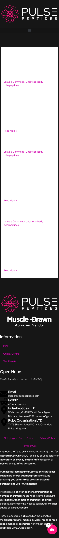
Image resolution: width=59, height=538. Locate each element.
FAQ (5, 346)
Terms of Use (29, 445)
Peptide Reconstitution (24, 144)
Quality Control (11, 353)
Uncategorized (34, 81)
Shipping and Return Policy (18, 438)
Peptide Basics (16, 214)
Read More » (10, 130)
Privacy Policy (47, 438)
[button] (29, 30)
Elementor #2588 (19, 74)
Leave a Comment (14, 81)
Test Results (9, 361)
